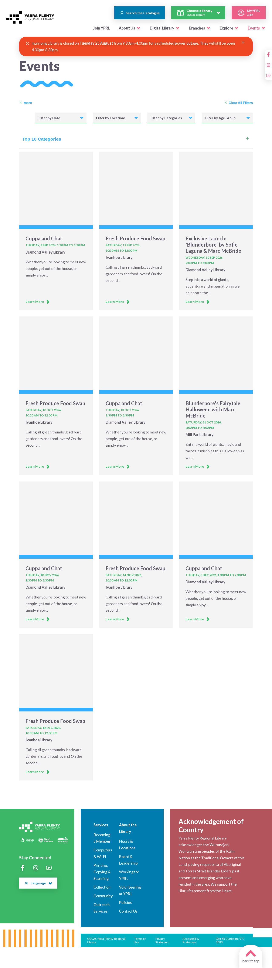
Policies (125, 902)
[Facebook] (268, 54)
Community (103, 895)
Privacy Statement (162, 940)
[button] (138, 28)
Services (101, 825)
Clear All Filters (241, 103)
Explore (226, 28)
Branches (197, 28)
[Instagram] (268, 65)
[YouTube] (268, 75)
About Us (127, 28)
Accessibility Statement (191, 940)
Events (254, 28)
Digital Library (162, 28)
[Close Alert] (242, 42)
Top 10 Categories (41, 139)
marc (28, 103)
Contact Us (128, 911)
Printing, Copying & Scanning (102, 872)
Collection (102, 887)
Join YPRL (101, 28)
